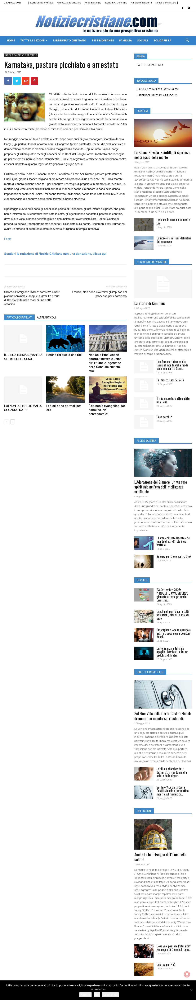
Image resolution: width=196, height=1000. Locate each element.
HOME (11, 40)
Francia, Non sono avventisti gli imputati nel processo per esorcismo (99, 294)
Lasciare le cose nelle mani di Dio (174, 221)
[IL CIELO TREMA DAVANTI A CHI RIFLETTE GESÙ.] (23, 338)
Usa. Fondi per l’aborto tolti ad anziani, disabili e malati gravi (173, 615)
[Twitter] (189, 8)
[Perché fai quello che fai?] (65, 338)
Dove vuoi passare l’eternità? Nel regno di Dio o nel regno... (174, 948)
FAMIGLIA (125, 40)
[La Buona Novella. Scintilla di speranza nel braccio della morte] (163, 133)
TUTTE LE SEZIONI (32, 40)
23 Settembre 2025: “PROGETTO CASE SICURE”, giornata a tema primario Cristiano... (172, 594)
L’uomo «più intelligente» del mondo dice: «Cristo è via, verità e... (173, 541)
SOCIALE (142, 40)
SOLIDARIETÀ (162, 40)
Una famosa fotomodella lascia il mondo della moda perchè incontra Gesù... (172, 365)
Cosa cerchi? (164, 417)
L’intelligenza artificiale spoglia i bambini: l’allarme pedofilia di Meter (172, 652)
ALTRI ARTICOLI (46, 317)
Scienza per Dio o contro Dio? (174, 556)
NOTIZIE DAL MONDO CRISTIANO (21, 55)
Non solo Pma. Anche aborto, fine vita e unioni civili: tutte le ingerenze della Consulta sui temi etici (105, 363)
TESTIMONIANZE (102, 40)
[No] (191, 990)
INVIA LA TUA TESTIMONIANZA (158, 89)
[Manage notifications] (187, 974)
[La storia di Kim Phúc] (163, 284)
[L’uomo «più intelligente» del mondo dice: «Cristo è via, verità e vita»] (144, 543)
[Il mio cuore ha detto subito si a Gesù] (144, 403)
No (97, 994)
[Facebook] (182, 8)
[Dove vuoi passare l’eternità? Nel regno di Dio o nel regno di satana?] (144, 951)
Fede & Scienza (93, 2)
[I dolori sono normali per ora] (65, 389)
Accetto (85, 994)
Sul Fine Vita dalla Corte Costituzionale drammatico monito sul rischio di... (163, 715)
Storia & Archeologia (116, 2)
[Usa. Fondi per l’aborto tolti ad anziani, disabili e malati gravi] (144, 616)
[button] (187, 41)
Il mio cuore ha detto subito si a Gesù (173, 400)
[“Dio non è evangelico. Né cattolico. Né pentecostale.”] (108, 389)
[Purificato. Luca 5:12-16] (144, 385)
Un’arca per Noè (166, 964)
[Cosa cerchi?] (144, 422)
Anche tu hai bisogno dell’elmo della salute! (160, 856)
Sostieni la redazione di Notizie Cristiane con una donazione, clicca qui (55, 253)
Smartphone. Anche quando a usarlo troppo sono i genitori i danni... (174, 633)
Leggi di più (110, 994)
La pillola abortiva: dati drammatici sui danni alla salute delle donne (172, 772)
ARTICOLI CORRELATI (19, 317)
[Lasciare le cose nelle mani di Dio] (144, 224)
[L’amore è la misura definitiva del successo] (144, 243)
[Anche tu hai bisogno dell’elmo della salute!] (163, 834)
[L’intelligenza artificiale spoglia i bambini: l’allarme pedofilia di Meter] (144, 653)
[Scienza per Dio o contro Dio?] (144, 561)
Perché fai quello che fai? (64, 355)
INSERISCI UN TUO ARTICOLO (157, 95)
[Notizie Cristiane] (98, 23)
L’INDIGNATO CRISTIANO (69, 40)
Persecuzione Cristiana (69, 2)
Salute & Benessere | (166, 2)
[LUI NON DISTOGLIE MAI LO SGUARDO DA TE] (23, 389)
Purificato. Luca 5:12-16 (170, 380)
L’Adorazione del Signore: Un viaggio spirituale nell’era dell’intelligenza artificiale (160, 486)
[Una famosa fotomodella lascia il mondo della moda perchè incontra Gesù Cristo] (144, 366)
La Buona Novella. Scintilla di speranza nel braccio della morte (162, 154)
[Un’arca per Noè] (144, 969)
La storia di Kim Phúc (150, 303)
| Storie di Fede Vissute (40, 2)
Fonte (7, 238)
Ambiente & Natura (141, 2)
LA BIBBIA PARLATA (150, 65)
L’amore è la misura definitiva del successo (174, 240)
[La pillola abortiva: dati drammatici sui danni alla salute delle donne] (144, 774)
